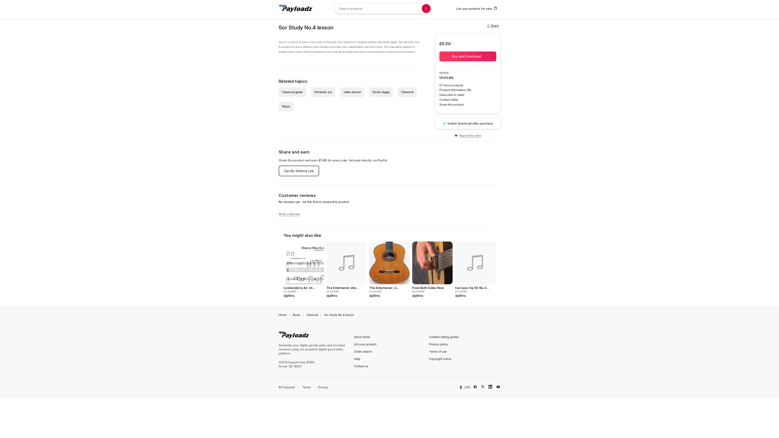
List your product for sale (474, 8)
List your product (365, 344)
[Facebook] (475, 387)
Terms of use (438, 351)
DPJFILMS (446, 77)
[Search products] (426, 8)
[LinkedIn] (490, 387)
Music (286, 106)
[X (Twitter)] (482, 386)
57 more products (451, 85)
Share (495, 25)
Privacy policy (438, 344)
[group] (304, 270)
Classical (407, 92)
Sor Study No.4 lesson (339, 315)
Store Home (362, 337)
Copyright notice (440, 359)
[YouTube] (498, 387)
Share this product (451, 104)
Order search (363, 351)
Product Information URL (455, 90)
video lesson (352, 92)
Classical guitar (292, 92)
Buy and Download (468, 56)
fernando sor (323, 92)
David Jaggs (381, 92)
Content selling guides (444, 337)
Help (357, 359)
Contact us (361, 366)
